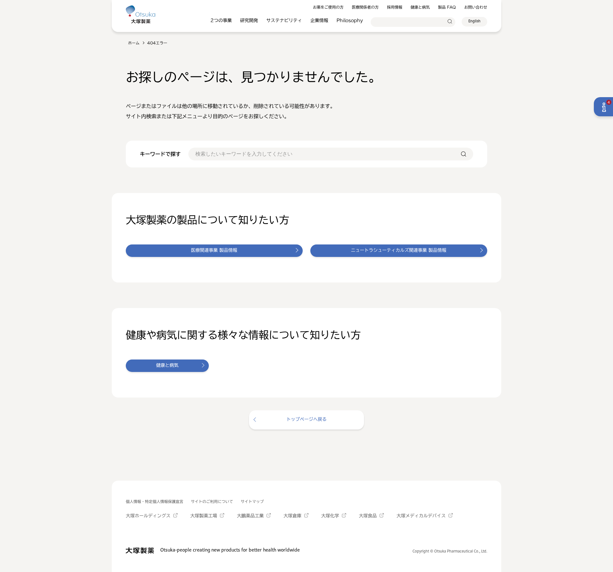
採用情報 (394, 7)
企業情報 (319, 20)
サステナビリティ (284, 20)
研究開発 (249, 20)
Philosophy (350, 20)
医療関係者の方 (365, 7)
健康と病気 (420, 7)
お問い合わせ (475, 7)
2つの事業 (221, 20)
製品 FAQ (447, 7)
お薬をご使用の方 (328, 7)
